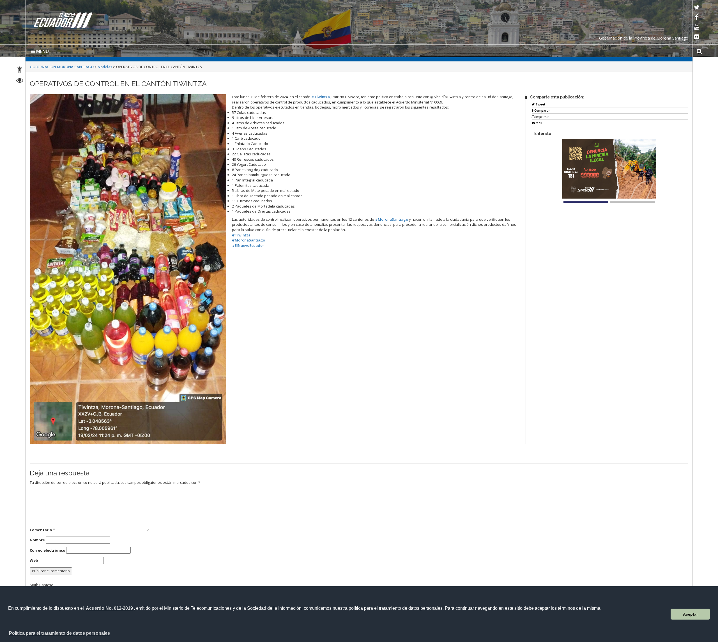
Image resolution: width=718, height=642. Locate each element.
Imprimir (542, 115)
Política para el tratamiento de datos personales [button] (59, 633)
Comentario (42, 528)
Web (34, 559)
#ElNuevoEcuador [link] (248, 244)
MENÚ (42, 50)
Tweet (540, 103)
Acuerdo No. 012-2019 (109, 608)
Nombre (37, 538)
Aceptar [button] (690, 614)
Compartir (541, 109)
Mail (538, 121)
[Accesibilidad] (19, 70)
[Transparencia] (19, 81)
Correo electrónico (47, 549)
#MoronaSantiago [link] (391, 218)
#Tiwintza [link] (320, 95)
